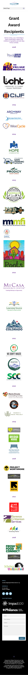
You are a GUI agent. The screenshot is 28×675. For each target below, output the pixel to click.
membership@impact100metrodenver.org (11, 582)
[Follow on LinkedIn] (10, 593)
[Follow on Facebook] (3, 593)
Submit (22, 638)
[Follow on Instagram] (7, 593)
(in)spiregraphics (17, 668)
